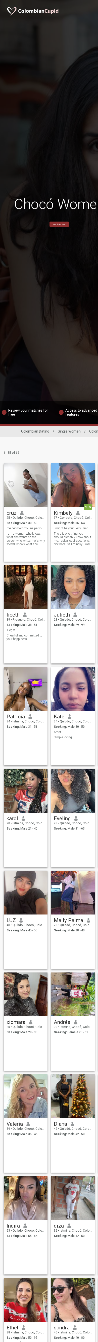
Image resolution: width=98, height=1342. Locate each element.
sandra (62, 1328)
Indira (13, 1226)
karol (12, 818)
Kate (59, 717)
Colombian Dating (35, 431)
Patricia (16, 717)
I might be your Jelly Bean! (71, 528)
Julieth (62, 615)
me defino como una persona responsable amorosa (26, 528)
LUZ (11, 920)
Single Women (69, 431)
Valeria (15, 1124)
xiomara (16, 1022)
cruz (12, 513)
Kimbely (63, 513)
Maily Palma (68, 920)
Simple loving (63, 737)
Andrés (62, 1022)
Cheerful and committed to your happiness (24, 637)
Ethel (12, 1328)
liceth (13, 615)
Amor (57, 732)
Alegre (11, 630)
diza (59, 1226)
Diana (60, 1124)
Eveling (62, 818)
